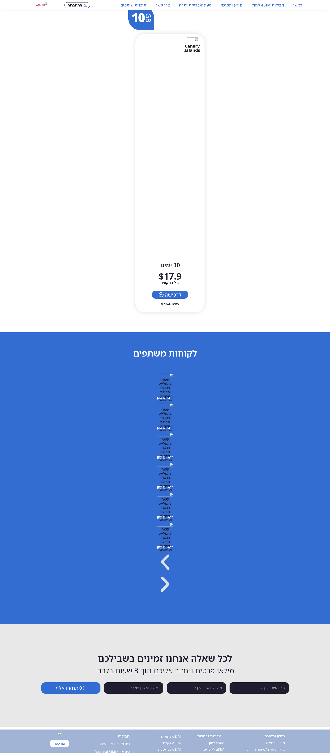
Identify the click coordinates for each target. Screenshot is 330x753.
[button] (165, 563)
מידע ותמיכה (232, 5)
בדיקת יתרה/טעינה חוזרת (266, 749)
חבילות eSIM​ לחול (268, 5)
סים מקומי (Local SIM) (113, 744)
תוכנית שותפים (133, 5)
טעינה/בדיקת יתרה (195, 5)
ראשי (297, 5)
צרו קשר (162, 5)
